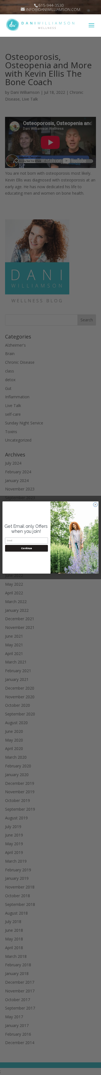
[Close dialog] (95, 505)
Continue (26, 548)
